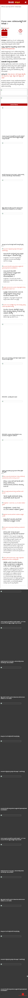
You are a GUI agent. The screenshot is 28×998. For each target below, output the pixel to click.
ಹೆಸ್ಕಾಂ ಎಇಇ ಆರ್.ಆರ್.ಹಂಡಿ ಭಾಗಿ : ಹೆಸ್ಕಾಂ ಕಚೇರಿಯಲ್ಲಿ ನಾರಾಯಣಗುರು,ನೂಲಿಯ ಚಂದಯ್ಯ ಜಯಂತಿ (13, 483)
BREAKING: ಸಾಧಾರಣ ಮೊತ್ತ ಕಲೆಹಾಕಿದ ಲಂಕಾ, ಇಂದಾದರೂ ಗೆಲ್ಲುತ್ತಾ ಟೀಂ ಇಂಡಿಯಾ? (12, 435)
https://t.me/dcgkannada (8, 48)
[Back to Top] (23, 994)
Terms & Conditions (22, 995)
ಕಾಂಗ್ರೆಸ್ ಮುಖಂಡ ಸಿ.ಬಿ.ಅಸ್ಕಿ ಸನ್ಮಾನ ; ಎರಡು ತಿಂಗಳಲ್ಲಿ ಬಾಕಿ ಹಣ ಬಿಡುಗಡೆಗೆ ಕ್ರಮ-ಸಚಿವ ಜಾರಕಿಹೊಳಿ (13, 175)
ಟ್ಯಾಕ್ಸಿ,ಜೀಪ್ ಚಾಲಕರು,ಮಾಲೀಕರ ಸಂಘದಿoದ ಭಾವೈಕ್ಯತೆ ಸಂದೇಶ (12, 520)
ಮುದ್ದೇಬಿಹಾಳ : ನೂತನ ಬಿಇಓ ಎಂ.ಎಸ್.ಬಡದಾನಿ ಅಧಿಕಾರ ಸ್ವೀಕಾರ (13, 508)
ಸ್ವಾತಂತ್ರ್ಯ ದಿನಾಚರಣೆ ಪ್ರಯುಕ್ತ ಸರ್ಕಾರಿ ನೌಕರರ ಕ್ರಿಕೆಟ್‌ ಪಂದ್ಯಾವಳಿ (12, 471)
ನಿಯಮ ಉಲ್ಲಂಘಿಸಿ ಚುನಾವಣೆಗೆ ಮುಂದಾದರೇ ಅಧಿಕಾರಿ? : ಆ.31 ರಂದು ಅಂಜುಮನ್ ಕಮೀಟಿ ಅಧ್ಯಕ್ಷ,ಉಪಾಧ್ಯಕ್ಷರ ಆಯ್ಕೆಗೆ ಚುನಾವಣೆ (13, 137)
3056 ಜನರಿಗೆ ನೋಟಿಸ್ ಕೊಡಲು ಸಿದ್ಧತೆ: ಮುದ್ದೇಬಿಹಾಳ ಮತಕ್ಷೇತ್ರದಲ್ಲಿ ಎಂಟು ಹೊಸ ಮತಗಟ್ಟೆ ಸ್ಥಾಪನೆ (13, 564)
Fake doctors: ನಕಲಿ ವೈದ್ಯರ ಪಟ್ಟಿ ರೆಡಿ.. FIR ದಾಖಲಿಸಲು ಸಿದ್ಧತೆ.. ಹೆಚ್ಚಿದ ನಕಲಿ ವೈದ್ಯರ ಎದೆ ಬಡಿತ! (13, 75)
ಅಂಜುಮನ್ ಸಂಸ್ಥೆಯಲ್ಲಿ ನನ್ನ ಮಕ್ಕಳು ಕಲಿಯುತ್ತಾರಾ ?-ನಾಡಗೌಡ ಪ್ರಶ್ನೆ (13, 254)
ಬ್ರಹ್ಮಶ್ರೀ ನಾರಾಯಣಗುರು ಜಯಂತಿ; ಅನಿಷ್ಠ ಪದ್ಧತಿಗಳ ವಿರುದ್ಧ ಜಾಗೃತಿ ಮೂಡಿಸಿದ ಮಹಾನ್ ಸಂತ (13, 293)
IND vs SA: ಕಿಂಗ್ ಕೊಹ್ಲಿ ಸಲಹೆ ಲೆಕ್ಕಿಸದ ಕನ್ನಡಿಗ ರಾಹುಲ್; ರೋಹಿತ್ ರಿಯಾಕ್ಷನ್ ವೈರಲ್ (13, 358)
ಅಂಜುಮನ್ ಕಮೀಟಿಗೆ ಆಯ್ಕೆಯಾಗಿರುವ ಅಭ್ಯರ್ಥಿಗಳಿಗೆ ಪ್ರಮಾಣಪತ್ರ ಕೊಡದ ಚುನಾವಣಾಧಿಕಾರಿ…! (11, 273)
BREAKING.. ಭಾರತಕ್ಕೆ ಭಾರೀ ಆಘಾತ (9, 397)
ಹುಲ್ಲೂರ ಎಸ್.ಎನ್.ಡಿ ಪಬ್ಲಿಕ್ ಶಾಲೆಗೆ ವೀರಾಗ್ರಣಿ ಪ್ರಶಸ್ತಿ (12, 244)
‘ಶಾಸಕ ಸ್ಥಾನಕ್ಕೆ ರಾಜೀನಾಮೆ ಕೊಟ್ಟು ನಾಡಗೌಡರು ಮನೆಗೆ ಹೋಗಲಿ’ (12, 497)
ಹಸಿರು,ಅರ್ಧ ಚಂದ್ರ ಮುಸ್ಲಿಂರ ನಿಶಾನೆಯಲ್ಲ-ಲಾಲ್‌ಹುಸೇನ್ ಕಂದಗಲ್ (13, 533)
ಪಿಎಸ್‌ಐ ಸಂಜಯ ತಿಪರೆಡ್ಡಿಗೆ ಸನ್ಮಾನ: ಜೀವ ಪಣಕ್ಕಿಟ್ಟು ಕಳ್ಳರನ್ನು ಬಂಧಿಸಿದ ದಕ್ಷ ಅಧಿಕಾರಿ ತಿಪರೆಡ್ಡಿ (14, 311)
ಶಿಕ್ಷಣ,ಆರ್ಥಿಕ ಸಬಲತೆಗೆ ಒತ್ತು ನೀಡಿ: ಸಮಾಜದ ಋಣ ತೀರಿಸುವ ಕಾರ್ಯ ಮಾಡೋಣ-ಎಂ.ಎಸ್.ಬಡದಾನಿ (12, 208)
